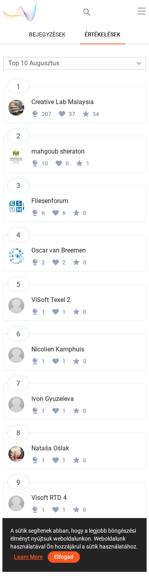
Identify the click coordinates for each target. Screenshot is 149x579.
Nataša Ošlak (50, 448)
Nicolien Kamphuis (57, 349)
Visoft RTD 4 (49, 497)
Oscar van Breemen (58, 250)
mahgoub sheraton (58, 151)
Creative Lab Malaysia (62, 102)
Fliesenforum (49, 201)
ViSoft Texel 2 (50, 300)
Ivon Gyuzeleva (52, 398)
